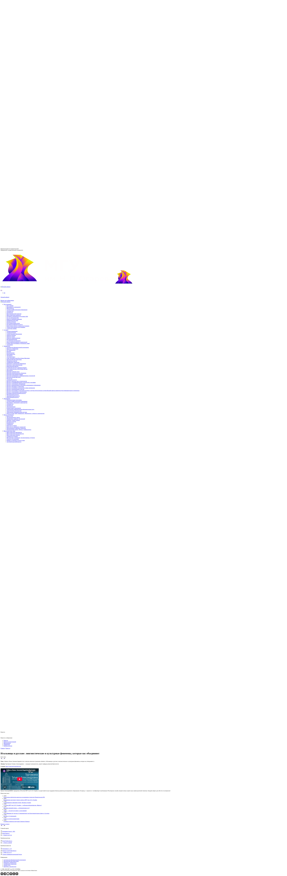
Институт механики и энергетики (15, 93)
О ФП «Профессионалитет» (14, 77)
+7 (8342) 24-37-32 (5, 229)
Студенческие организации (14, 189)
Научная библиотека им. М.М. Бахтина (17, 132)
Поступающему (8, 194)
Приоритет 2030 (8, 69)
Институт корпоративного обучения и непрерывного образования (23, 92)
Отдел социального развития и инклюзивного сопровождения (22, 126)
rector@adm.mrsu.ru (7, 841)
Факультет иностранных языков (15, 110)
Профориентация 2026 (12, 210)
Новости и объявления (12, 54)
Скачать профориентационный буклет (12, 854)
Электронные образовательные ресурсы (17, 147)
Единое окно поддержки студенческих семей (18, 191)
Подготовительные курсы (13, 213)
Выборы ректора (8, 745)
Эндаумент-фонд (11, 61)
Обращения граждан (12, 65)
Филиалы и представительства (11, 114)
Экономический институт (13, 103)
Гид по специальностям (13, 208)
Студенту (6, 178)
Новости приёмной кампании (14, 209)
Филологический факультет (14, 112)
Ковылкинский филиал (12, 115)
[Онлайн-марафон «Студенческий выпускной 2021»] (4, 758)
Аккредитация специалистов (14, 145)
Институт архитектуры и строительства (17, 88)
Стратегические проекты (13, 73)
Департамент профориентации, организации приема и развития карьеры (25, 121)
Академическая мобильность (14, 176)
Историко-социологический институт (16, 100)
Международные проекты (13, 170)
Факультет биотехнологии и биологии (16, 108)
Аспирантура (10, 138)
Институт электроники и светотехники (17, 99)
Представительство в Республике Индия (17, 118)
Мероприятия (7, 743)
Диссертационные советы (13, 152)
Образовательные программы (14, 134)
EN (1, 48)
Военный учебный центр (13, 107)
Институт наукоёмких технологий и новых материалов (21, 95)
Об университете (11, 55)
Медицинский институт (13, 101)
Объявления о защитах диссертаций (16, 153)
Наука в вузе (10, 151)
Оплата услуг (7, 865)
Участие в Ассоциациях (13, 174)
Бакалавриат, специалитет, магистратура (17, 137)
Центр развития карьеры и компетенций (17, 190)
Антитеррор (10, 193)
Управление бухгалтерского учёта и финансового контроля (22, 127)
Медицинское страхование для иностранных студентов (21, 172)
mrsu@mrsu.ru (5, 833)
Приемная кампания (12, 80)
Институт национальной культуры (15, 96)
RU (1, 47)
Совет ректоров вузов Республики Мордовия (18, 62)
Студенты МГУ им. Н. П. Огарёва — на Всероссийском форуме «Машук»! (23, 805)
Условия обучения (11, 181)
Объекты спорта (11, 185)
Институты (6, 85)
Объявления (7, 744)
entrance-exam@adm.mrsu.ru (7, 236)
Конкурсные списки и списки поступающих (18, 216)
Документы (9, 59)
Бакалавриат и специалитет (14, 197)
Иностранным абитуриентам (14, 204)
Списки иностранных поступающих (16, 217)
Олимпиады (10, 159)
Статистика (9, 81)
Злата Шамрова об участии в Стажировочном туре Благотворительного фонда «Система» (26, 813)
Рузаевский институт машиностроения (16, 117)
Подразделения (7, 119)
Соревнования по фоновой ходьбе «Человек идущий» (17, 802)
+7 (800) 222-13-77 (5, 239)
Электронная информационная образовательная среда (20, 144)
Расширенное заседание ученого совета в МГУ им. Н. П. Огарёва (20, 800)
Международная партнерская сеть (15, 168)
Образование (7, 133)
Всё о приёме (10, 196)
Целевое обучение (11, 212)
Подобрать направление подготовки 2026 (17, 206)
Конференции (10, 157)
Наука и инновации (9, 149)
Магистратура (10, 198)
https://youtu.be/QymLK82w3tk (13, 766)
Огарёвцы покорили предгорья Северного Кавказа (17, 821)
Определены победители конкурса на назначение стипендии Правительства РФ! (24, 797)
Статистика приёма (12, 219)
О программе (10, 70)
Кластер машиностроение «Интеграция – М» (18, 78)
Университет (7, 51)
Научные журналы (11, 156)
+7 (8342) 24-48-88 (7, 842)
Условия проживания (12, 179)
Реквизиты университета (10, 862)
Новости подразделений (10, 741)
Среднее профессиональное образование (17, 136)
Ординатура (10, 140)
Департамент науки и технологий (15, 129)
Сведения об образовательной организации (18, 53)
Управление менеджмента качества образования (19, 123)
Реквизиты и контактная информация (16, 67)
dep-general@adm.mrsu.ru (7, 226)
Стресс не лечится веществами (11, 818)
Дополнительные (11, 141)
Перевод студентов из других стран (16, 175)
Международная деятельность (14, 167)
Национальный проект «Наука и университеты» (19, 164)
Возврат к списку (5, 824)
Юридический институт (13, 104)
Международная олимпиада (14, 205)
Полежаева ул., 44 (5, 233)
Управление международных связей (16, 125)
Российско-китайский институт (15, 214)
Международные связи (9, 166)
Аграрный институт (12, 87)
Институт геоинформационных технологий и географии (21, 89)
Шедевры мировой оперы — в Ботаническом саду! (17, 808)
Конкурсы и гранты (12, 160)
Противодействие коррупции (14, 63)
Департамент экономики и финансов (16, 130)
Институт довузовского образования (16, 91)
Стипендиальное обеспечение (14, 182)
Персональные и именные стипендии (16, 163)
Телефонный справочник (13, 66)
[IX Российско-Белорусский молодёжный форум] (2, 758)
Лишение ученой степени (13, 155)
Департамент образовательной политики (17, 122)
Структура (9, 57)
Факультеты (7, 106)
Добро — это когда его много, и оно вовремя (15, 810)
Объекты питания (11, 183)
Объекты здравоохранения (13, 186)
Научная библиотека (12, 187)
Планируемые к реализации (14, 142)
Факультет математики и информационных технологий (21, 111)
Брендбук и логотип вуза (10, 866)
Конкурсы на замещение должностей (16, 161)
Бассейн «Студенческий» (10, 816)
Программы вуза (11, 58)
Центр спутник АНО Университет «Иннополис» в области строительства (25, 148)
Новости (9, 72)
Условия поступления (12, 171)
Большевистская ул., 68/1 (7, 223)
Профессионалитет (8, 76)
